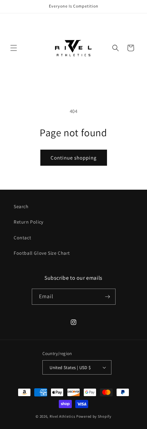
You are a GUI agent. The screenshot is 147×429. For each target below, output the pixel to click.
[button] (13, 47)
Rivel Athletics (63, 416)
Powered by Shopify (93, 416)
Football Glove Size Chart (42, 253)
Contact (22, 238)
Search (21, 206)
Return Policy (28, 222)
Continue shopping (74, 157)
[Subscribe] (107, 297)
